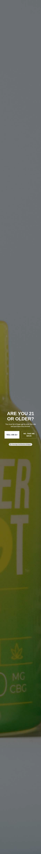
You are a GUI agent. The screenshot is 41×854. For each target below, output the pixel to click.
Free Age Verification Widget (21, 444)
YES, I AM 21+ (12, 435)
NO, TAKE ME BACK (29, 435)
